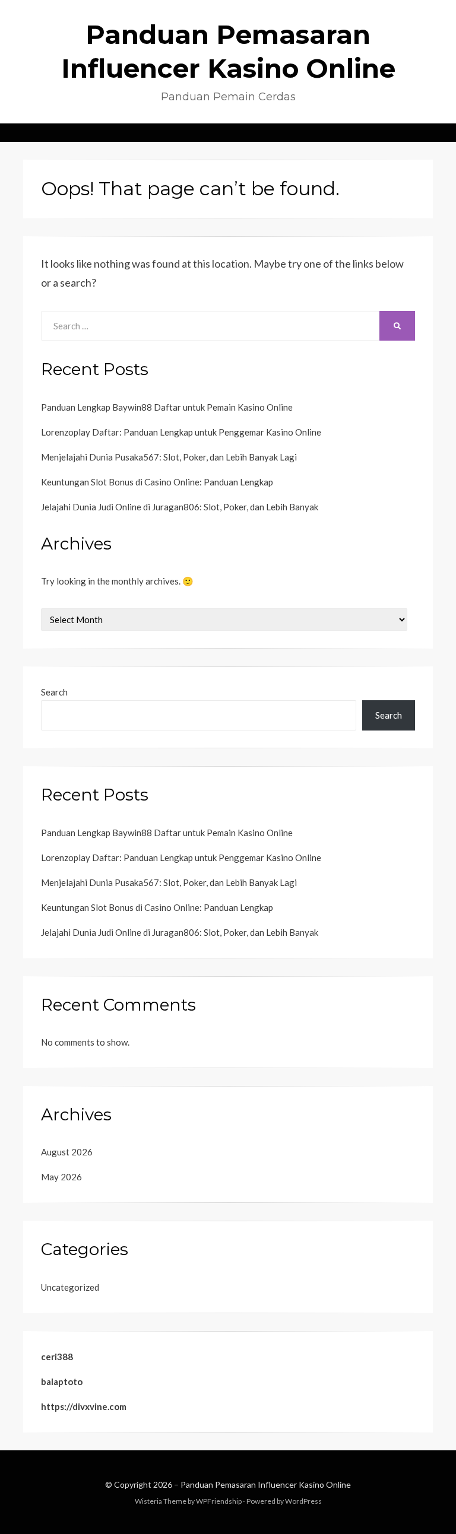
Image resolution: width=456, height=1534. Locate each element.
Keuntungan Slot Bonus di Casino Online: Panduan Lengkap (157, 482)
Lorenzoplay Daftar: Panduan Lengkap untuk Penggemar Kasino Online (181, 432)
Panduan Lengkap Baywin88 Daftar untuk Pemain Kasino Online (167, 407)
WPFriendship (219, 1501)
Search (54, 692)
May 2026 (61, 1176)
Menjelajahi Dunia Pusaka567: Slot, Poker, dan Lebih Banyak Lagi (169, 457)
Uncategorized (70, 1287)
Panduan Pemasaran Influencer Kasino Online (265, 1484)
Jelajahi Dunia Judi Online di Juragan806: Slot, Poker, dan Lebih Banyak (179, 506)
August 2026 (67, 1151)
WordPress (303, 1501)
